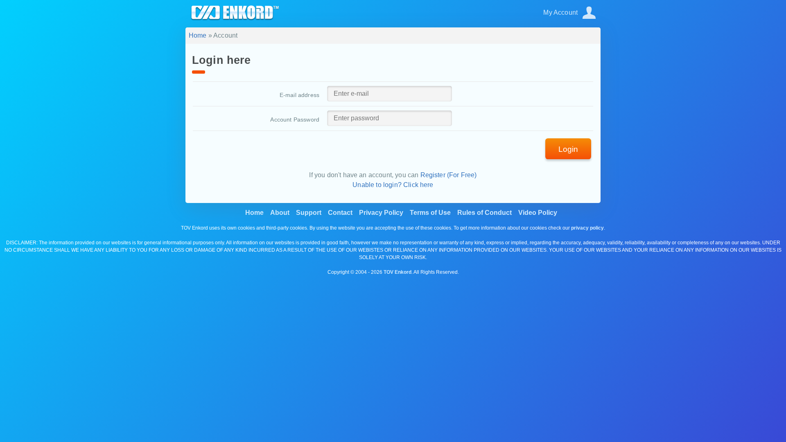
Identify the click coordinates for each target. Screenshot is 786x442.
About (279, 212)
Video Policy (537, 212)
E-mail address (299, 95)
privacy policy (587, 228)
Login (568, 149)
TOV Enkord (397, 272)
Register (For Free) (448, 174)
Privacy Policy (381, 212)
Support (308, 212)
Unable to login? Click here (392, 184)
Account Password (294, 119)
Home (198, 35)
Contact (340, 212)
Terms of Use (430, 212)
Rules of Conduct (484, 212)
